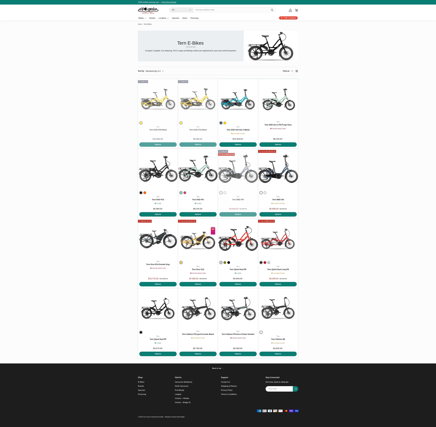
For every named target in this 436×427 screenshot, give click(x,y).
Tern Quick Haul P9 (158, 339)
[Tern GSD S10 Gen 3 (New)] (238, 99)
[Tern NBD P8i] (238, 169)
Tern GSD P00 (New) (158, 130)
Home (140, 24)
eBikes (141, 18)
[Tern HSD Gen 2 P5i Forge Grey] (278, 99)
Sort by (141, 71)
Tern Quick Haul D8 (238, 269)
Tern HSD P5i (198, 200)
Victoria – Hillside (182, 398)
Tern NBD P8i (238, 200)
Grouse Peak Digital (178, 417)
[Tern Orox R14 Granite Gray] (158, 238)
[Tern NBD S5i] (278, 169)
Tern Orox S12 (198, 269)
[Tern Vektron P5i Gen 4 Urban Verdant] (238, 308)
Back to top (217, 368)
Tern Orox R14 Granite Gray (158, 264)
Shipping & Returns (229, 386)
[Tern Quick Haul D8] (238, 238)
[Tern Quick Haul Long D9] (278, 238)
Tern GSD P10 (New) (198, 130)
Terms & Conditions (229, 394)
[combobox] (222, 9)
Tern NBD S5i (278, 200)
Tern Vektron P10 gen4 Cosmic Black (198, 334)
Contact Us (225, 382)
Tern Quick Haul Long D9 (278, 269)
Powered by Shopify (157, 417)
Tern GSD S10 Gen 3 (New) (238, 130)
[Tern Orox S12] (198, 238)
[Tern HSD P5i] (198, 169)
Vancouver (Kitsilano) (183, 382)
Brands (152, 18)
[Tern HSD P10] (158, 169)
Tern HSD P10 (158, 200)
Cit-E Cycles (146, 417)
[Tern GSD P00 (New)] (158, 99)
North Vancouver (181, 386)
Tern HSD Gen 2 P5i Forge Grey (278, 125)
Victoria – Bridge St (182, 402)
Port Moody (179, 390)
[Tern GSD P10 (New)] (198, 99)
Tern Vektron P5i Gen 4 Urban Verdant (238, 334)
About (184, 18)
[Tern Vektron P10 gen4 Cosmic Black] (198, 308)
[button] (296, 10)
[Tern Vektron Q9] (278, 308)
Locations (162, 18)
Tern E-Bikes (148, 24)
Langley (178, 394)
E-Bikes (141, 382)
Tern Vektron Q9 (278, 339)
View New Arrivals (168, 2)
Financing (194, 18)
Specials (175, 18)
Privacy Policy (226, 390)
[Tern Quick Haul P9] (158, 308)
